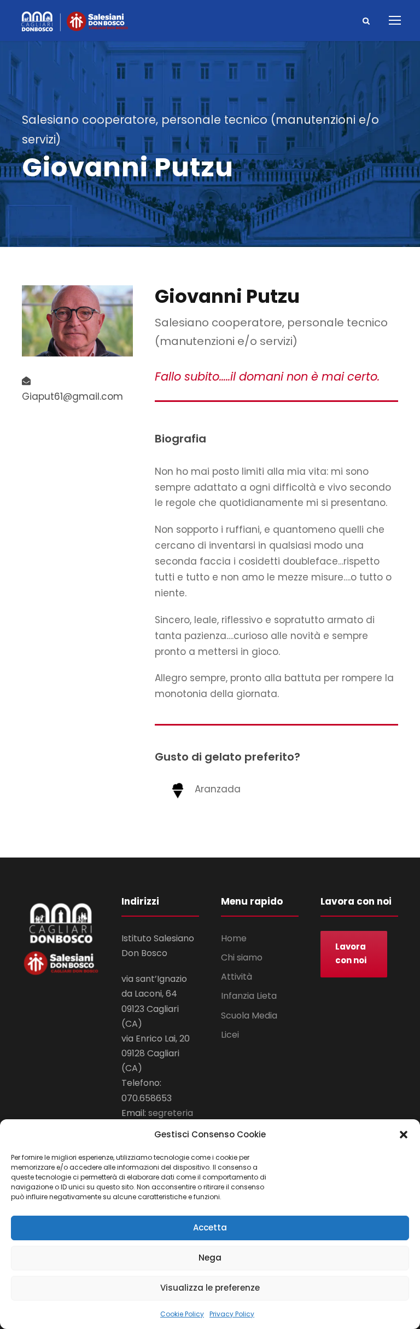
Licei (230, 1034)
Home (234, 938)
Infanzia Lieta (249, 995)
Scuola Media (249, 1015)
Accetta (210, 1227)
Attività (236, 976)
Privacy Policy (231, 1314)
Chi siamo (241, 957)
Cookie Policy (182, 1314)
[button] (403, 1134)
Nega (210, 1257)
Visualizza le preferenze (210, 1287)
